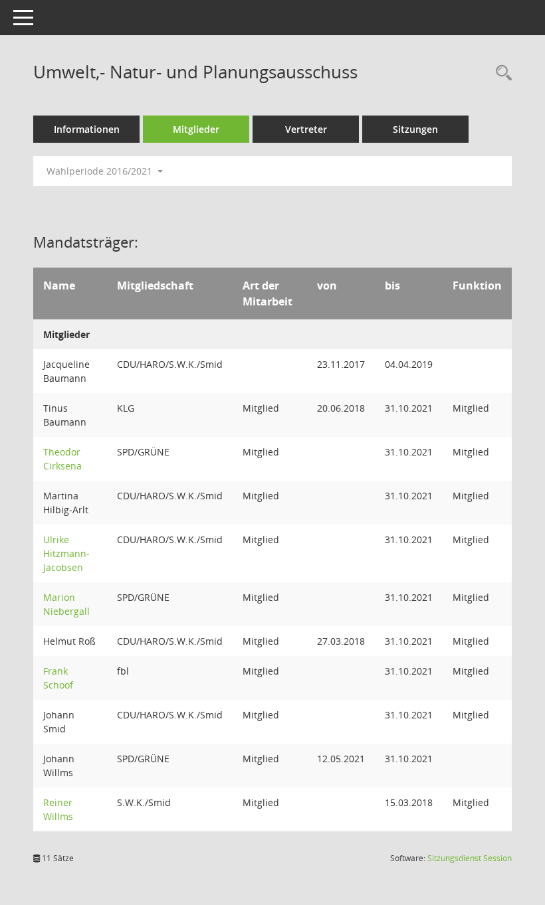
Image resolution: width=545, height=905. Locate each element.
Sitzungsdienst (469, 858)
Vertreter (306, 129)
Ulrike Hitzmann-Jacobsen (66, 553)
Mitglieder (196, 129)
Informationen (87, 129)
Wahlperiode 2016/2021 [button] (101, 171)
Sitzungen (415, 129)
